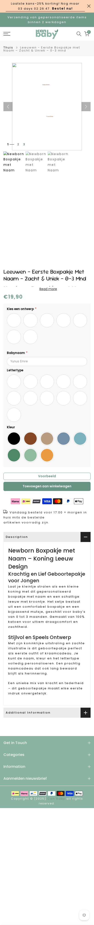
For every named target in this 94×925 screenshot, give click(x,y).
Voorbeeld (47, 476)
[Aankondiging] (45, 6)
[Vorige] (8, 106)
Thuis (8, 47)
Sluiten (89, 6)
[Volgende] (86, 106)
